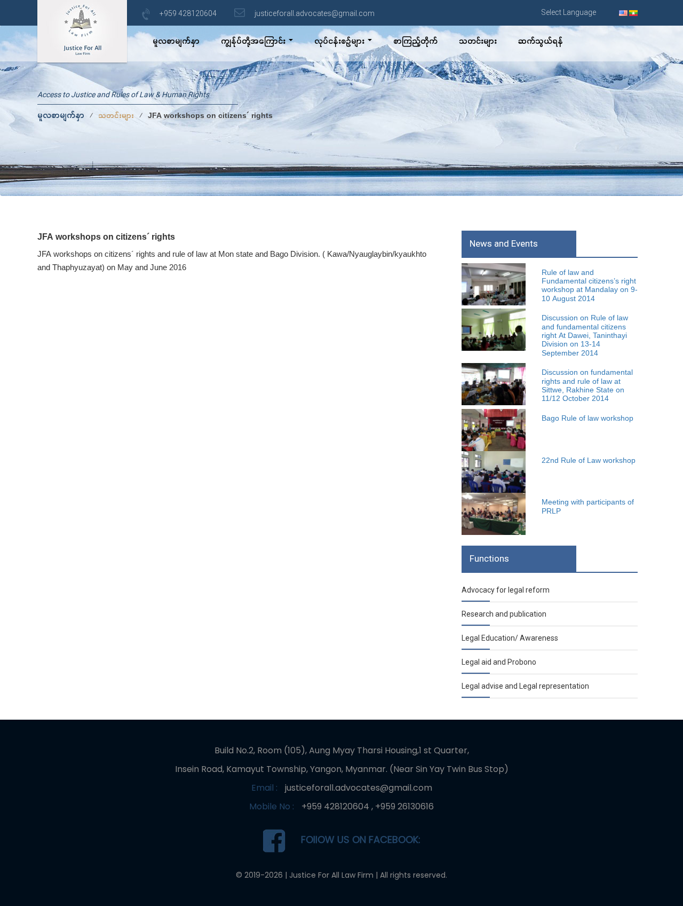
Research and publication (504, 614)
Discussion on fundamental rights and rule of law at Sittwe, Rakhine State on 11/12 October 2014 (587, 386)
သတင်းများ (478, 42)
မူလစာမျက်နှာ (176, 42)
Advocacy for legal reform (506, 590)
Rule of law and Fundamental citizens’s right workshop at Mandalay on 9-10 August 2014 (590, 286)
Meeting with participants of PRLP (588, 507)
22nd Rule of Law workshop (589, 461)
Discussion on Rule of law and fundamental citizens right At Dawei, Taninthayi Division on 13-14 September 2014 (585, 336)
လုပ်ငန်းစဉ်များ (340, 42)
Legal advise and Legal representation (525, 686)
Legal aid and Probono (499, 662)
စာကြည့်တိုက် (415, 42)
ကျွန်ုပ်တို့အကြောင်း (254, 42)
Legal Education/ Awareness (510, 638)
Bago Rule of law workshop (587, 418)
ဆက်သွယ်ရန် (540, 42)
